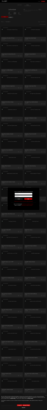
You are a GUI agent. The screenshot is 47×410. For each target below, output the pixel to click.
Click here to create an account (27, 204)
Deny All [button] (23, 407)
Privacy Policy (30, 398)
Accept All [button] (20, 405)
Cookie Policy (13, 398)
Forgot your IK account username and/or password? (23, 201)
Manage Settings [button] (26, 405)
